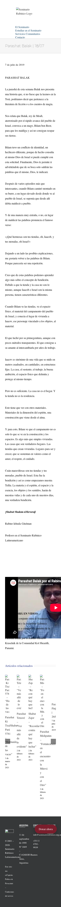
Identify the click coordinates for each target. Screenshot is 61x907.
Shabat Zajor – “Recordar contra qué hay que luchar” (33, 730)
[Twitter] (53, 837)
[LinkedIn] (48, 848)
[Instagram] (53, 843)
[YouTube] (48, 843)
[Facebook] (48, 837)
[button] (29, 36)
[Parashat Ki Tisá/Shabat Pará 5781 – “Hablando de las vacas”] (7, 676)
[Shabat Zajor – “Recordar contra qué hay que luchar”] (30, 676)
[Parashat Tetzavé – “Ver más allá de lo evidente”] (19, 676)
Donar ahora (46, 829)
